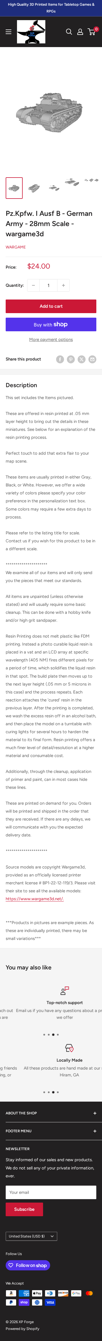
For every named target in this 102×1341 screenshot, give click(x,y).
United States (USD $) (26, 1236)
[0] (91, 31)
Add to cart (51, 306)
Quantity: (15, 285)
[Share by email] (92, 359)
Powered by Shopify (22, 1329)
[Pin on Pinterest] (71, 359)
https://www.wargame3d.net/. (35, 898)
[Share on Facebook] (60, 359)
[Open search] (69, 32)
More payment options (51, 339)
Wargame (16, 247)
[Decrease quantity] (33, 285)
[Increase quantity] (63, 285)
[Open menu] (8, 31)
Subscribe (24, 1209)
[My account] (80, 32)
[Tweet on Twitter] (82, 359)
